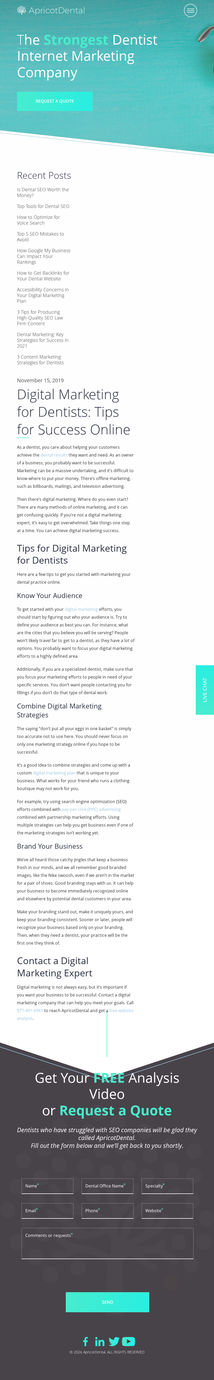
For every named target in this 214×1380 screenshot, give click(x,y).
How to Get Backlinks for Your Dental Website (43, 276)
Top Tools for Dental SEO (43, 206)
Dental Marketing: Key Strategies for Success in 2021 (43, 340)
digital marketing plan (54, 773)
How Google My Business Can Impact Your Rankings (43, 256)
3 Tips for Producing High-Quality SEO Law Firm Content (40, 317)
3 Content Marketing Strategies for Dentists (40, 360)
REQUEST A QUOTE (55, 101)
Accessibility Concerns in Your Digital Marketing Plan (43, 295)
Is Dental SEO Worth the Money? (43, 192)
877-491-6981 (30, 1010)
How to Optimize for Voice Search (38, 220)
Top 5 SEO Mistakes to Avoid (40, 237)
